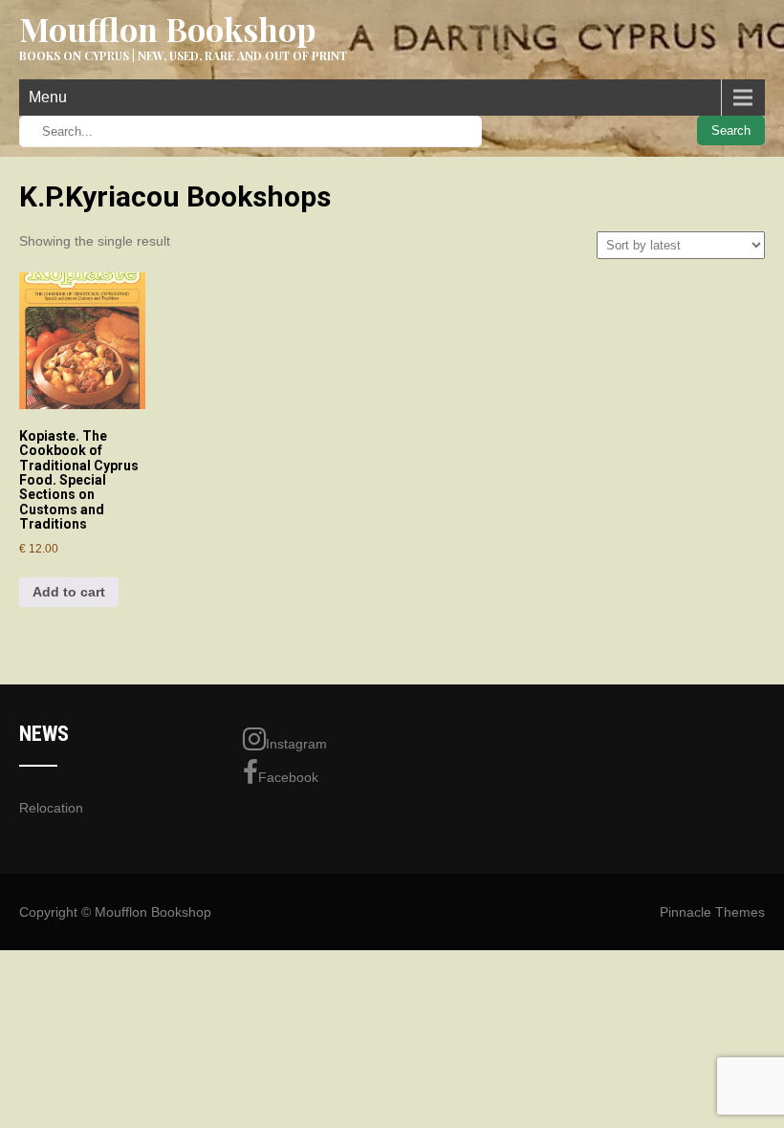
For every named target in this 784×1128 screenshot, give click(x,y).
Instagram (296, 743)
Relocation (51, 807)
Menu (48, 97)
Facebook (288, 777)
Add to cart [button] (69, 591)
